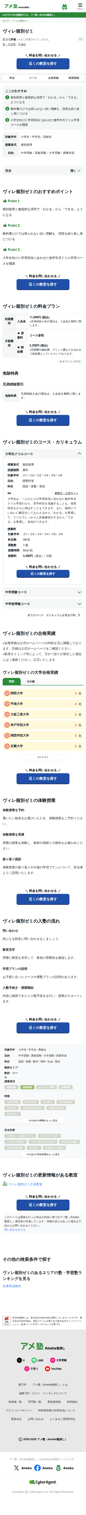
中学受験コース (16, 592)
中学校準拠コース (17, 603)
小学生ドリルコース (19, 453)
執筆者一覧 (15, 1401)
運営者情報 (54, 1401)
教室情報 (74, 78)
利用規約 (72, 1401)
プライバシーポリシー (19, 1410)
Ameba (26, 1468)
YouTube (56, 1369)
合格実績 (53, 78)
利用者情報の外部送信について (56, 1410)
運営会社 (16, 1419)
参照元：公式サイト (67, 493)
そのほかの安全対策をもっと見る (43, 1154)
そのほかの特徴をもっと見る (43, 1120)
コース (33, 78)
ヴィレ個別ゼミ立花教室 (25, 1184)
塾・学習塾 (9, 44)
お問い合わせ (36, 1419)
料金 (12, 78)
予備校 (22, 44)
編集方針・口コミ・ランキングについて (43, 1393)
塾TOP (6, 20)
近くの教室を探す (43, 63)
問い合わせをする (15, 1229)
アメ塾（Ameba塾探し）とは (50, 1384)
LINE (40, 1360)
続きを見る (43, 756)
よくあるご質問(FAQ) (62, 1419)
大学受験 (61, 1360)
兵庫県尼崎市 (12, 1286)
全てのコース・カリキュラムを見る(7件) (52, 615)
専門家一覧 (34, 1401)
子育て (34, 1369)
